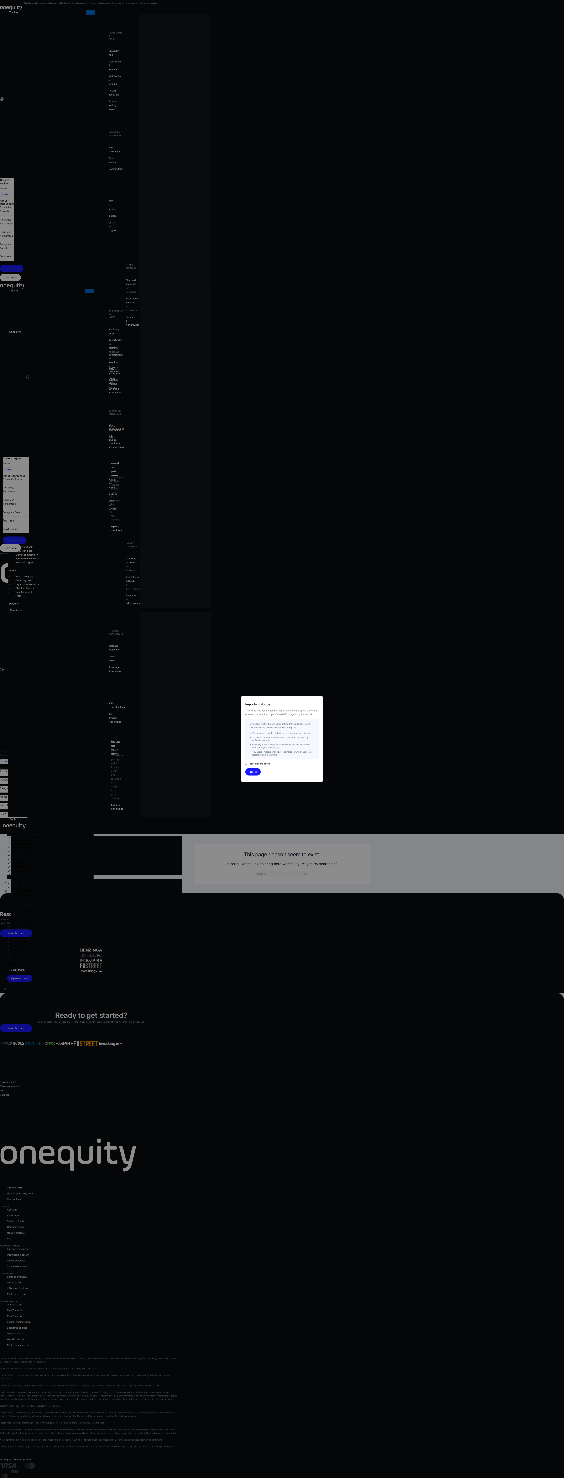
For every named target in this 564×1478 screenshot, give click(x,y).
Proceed (253, 772)
